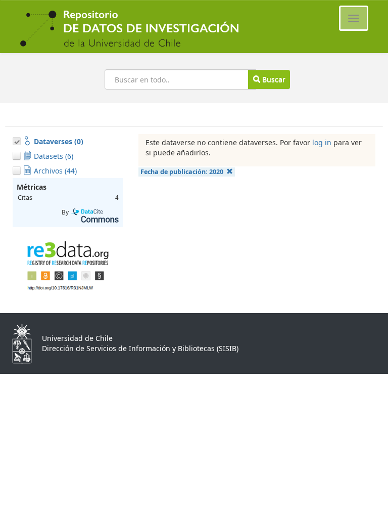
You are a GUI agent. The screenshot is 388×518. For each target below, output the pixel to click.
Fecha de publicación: (181, 171)
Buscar (272, 79)
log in (321, 142)
